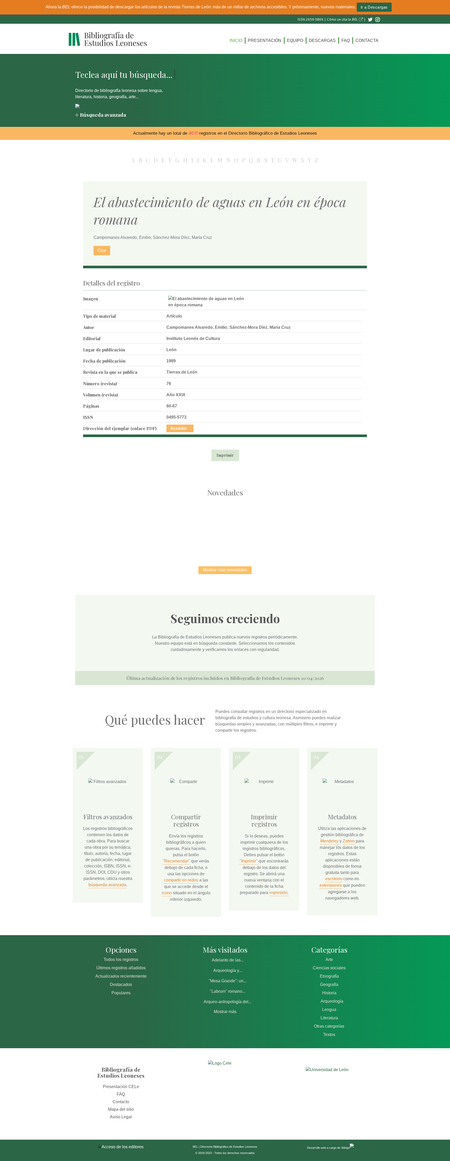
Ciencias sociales (329, 968)
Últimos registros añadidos (121, 968)
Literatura (329, 1018)
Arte (329, 959)
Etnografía (329, 976)
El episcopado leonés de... (115, 526)
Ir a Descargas (374, 7)
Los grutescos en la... (170, 526)
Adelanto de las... (228, 960)
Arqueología (332, 1001)
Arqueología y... (227, 970)
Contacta (366, 40)
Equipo (295, 40)
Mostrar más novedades (225, 570)
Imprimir (225, 455)
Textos (329, 1034)
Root (125, 535)
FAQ (345, 40)
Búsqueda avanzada (103, 114)
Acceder (178, 428)
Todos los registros (121, 959)
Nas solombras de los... (280, 526)
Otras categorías (329, 1026)
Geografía (329, 984)
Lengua (329, 1009)
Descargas (322, 40)
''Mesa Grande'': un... (228, 981)
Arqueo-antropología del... (228, 1001)
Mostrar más (225, 1011)
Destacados (121, 984)
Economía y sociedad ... (334, 526)
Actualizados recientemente (121, 976)
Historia (329, 993)
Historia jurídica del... (225, 526)
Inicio (236, 40)
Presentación (264, 40)
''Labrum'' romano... (227, 991)
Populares (120, 993)
